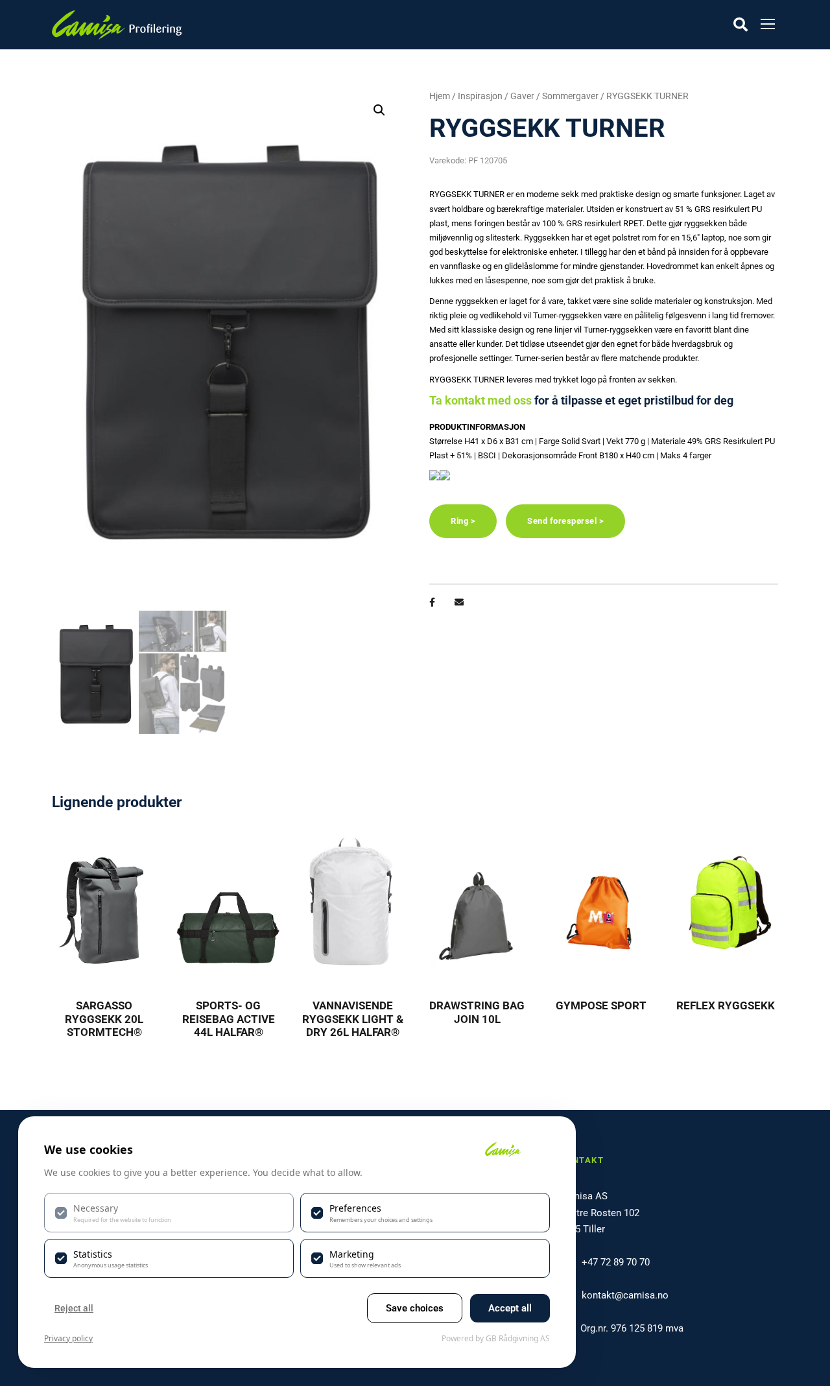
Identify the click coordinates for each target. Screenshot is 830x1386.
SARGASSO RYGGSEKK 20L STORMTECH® (104, 1019)
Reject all (73, 1308)
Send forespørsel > (565, 521)
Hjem (439, 96)
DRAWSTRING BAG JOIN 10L (477, 1012)
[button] (379, 110)
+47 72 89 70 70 (616, 1262)
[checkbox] (169, 1212)
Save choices (415, 1308)
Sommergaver (570, 96)
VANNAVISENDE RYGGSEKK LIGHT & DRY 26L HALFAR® (352, 1019)
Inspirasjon (480, 96)
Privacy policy (68, 1338)
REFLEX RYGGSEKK (725, 1005)
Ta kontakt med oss (480, 400)
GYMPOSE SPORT (601, 1005)
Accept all (510, 1308)
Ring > (463, 521)
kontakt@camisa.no (625, 1295)
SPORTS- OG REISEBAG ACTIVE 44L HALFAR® (228, 1019)
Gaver (522, 96)
